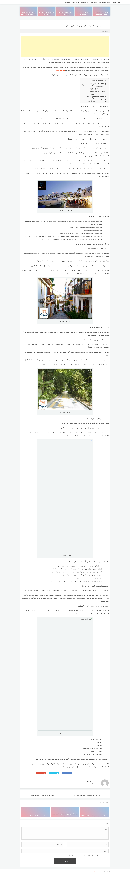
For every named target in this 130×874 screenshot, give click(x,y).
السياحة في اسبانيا (60, 70)
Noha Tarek (105, 31)
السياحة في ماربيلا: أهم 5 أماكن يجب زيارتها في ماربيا (94, 85)
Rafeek (125, 2)
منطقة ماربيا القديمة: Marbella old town (97, 91)
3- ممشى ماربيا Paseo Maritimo (98, 93)
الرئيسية (119, 2)
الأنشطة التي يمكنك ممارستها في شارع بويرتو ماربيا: (95, 88)
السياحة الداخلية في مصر (104, 2)
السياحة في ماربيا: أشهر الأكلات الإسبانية (97, 101)
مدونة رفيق (67, 2)
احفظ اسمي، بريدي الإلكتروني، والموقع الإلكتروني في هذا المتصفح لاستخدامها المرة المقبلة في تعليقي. (84, 855)
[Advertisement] (65, 46)
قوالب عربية (95, 871)
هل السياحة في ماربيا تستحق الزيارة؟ (97, 83)
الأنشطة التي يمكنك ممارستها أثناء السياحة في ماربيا (94, 98)
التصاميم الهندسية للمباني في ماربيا (98, 99)
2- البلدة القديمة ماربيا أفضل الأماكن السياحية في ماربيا (93, 89)
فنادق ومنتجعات (84, 2)
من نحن (114, 2)
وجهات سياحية (93, 2)
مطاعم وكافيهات (75, 2)
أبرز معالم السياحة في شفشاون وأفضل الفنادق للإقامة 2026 (94, 815)
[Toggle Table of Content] (105, 80)
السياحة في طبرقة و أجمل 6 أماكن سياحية (35, 815)
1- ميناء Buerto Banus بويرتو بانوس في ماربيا (95, 86)
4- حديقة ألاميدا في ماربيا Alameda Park (96, 94)
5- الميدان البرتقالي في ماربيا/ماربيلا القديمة (96, 96)
